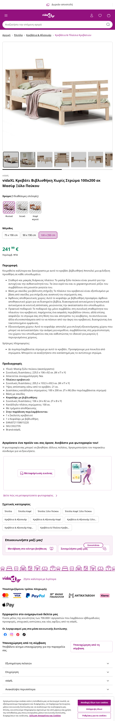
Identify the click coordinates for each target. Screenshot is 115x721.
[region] (57, 709)
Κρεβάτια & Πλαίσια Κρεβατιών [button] (56, 527)
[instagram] (11, 634)
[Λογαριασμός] (92, 15)
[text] (10, 250)
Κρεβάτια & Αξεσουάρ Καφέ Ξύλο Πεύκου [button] (20, 527)
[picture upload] (81, 473)
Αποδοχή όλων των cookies (94, 702)
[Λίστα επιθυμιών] (100, 15)
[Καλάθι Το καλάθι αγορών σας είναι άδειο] (109, 15)
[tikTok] (24, 634)
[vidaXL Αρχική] (48, 15)
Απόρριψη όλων (94, 709)
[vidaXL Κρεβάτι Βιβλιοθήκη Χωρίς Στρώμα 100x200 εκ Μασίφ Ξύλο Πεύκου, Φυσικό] (57, 96)
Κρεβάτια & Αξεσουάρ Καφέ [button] (47, 519)
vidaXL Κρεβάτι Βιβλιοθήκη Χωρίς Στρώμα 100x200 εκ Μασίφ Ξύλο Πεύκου (51, 183)
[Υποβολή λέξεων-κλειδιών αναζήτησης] (108, 24)
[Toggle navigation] (6, 15)
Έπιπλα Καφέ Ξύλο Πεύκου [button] (78, 511)
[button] (9, 211)
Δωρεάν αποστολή (62, 4)
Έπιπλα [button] (8, 511)
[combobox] (57, 24)
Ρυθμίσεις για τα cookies (94, 715)
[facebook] (5, 634)
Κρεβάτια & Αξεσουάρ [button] (16, 519)
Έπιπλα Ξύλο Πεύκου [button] (48, 511)
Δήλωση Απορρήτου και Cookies (45, 715)
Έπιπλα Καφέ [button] (24, 511)
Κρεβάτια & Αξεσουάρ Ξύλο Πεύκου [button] (83, 519)
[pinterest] (17, 634)
